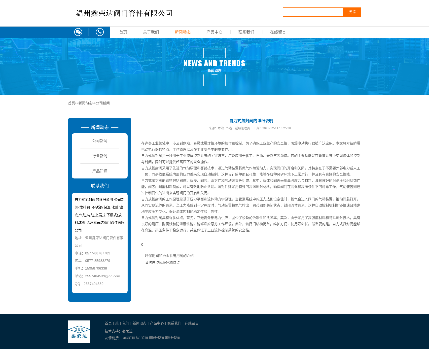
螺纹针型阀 (172, 338)
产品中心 (214, 32)
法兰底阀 (142, 338)
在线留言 (278, 32)
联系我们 (246, 32)
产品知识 (99, 171)
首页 (123, 32)
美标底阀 (129, 338)
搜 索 (352, 12)
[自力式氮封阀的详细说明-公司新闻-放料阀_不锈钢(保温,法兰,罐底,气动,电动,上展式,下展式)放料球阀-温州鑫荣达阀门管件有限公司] (125, 22)
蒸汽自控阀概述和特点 (162, 263)
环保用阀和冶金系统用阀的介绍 (169, 256)
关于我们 (151, 32)
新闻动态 (183, 32)
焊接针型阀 (156, 338)
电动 (144, 149)
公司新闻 (103, 103)
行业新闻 (99, 156)
